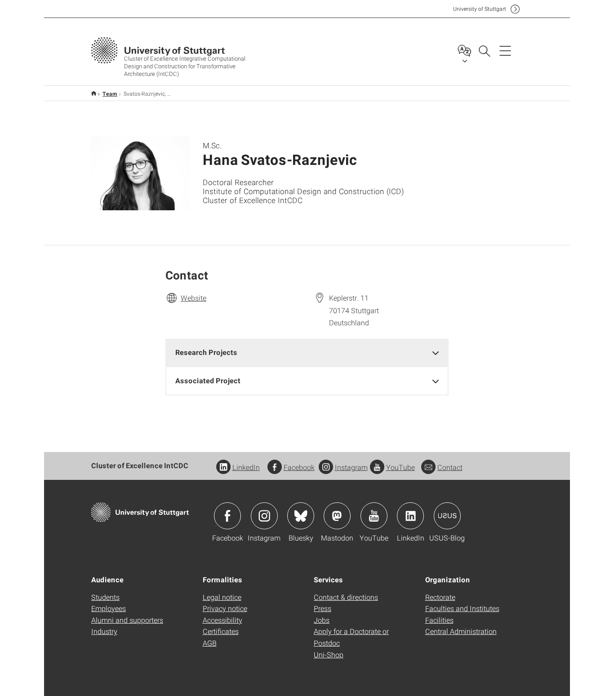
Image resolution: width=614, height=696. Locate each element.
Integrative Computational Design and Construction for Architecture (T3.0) (93, 93)
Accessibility (222, 620)
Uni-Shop (328, 654)
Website (193, 297)
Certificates (221, 631)
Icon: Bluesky (300, 515)
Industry (104, 631)
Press (322, 608)
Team (109, 93)
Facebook (299, 467)
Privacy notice (225, 608)
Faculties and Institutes (462, 608)
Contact (450, 467)
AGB (210, 642)
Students (105, 597)
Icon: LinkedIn (410, 515)
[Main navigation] (505, 50)
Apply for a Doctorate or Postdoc (351, 636)
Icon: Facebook (227, 515)
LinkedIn (246, 467)
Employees (108, 608)
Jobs (321, 620)
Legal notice (222, 597)
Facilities (439, 620)
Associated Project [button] (207, 380)
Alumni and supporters (127, 620)
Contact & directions (346, 597)
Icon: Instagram (264, 515)
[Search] (484, 50)
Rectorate (440, 597)
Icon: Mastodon (337, 515)
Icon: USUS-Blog (447, 515)
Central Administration (461, 631)
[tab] (307, 352)
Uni (479, 8)
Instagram (351, 467)
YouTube (400, 467)
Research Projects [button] (206, 352)
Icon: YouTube (373, 515)
